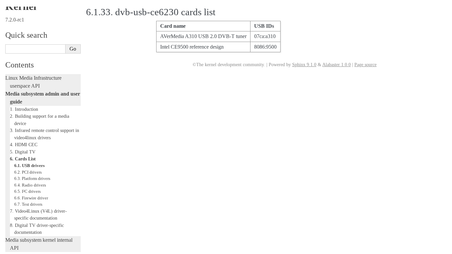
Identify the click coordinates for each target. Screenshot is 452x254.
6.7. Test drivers (28, 204)
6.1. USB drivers (29, 165)
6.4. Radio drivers (30, 185)
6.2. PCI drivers (28, 172)
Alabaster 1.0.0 (336, 64)
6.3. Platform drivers (32, 178)
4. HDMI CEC (23, 144)
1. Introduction (24, 109)
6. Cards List (23, 158)
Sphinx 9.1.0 (304, 64)
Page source (365, 64)
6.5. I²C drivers (27, 191)
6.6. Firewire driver (31, 197)
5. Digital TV (22, 151)
